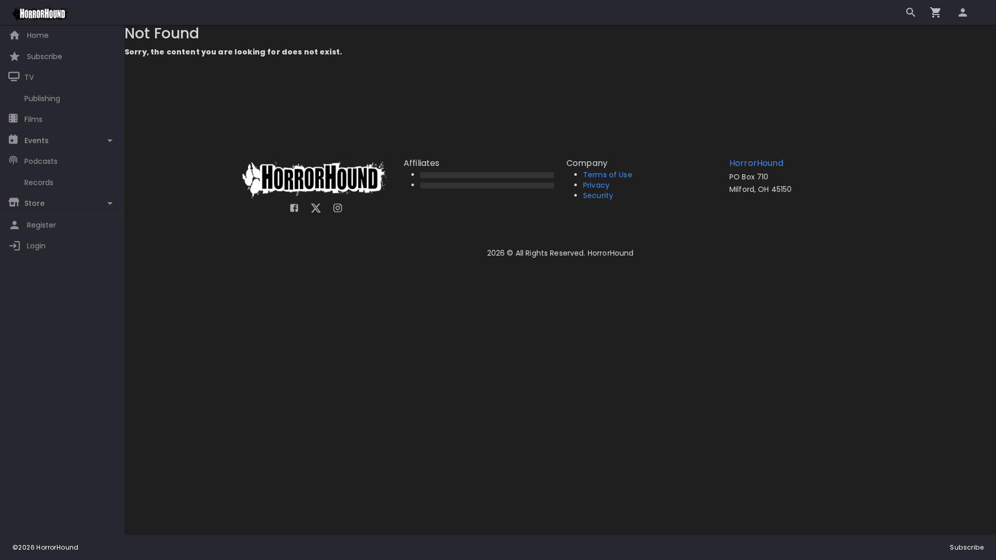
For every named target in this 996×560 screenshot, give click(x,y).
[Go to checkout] (935, 12)
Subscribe (967, 547)
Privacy (596, 185)
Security (598, 195)
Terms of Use (607, 175)
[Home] (41, 14)
